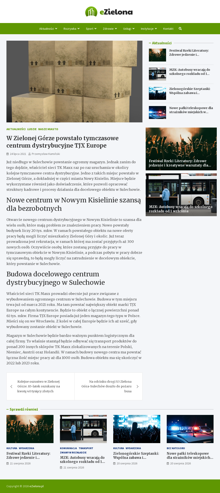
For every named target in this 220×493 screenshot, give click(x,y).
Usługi (127, 29)
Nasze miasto (48, 129)
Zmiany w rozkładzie (73, 452)
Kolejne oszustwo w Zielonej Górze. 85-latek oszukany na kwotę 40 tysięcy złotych (38, 386)
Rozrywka (70, 29)
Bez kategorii (176, 448)
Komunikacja (68, 448)
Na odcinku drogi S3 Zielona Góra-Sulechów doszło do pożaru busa (106, 386)
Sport (89, 29)
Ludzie (32, 129)
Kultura (11, 448)
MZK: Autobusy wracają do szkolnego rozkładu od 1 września (189, 73)
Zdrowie (108, 29)
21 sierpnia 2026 (20, 463)
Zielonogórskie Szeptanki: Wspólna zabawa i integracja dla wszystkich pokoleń (189, 95)
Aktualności (46, 29)
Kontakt (168, 29)
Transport (86, 448)
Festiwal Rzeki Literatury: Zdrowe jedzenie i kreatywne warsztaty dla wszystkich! (189, 56)
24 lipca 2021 (18, 154)
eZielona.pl (36, 486)
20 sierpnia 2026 (127, 463)
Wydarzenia (26, 448)
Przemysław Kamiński (46, 154)
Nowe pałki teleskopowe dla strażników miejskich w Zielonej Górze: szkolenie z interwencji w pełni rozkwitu (191, 114)
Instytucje (147, 29)
